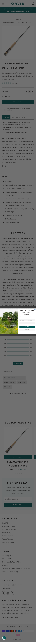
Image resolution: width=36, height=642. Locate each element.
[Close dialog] (35, 309)
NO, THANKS (27, 329)
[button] (4, 638)
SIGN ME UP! (27, 326)
